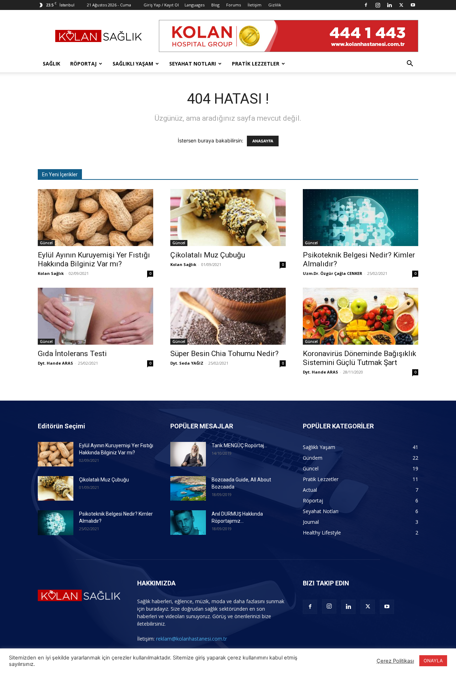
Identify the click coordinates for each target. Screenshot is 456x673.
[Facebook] (366, 5)
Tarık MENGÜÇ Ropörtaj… (239, 445)
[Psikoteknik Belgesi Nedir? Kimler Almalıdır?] (360, 217)
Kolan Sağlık (51, 273)
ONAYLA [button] (433, 660)
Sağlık (51, 63)
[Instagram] (377, 5)
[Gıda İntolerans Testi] (95, 316)
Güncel (46, 242)
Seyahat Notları (192, 63)
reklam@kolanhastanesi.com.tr (191, 638)
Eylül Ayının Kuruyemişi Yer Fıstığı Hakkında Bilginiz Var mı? (94, 259)
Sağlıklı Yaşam (133, 63)
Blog (215, 4)
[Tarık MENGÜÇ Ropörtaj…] (188, 454)
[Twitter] (401, 5)
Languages (194, 4)
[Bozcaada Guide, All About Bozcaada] (188, 488)
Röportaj (83, 63)
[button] (409, 64)
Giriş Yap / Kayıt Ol (161, 4)
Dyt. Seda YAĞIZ (186, 363)
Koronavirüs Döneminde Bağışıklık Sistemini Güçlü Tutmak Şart (359, 358)
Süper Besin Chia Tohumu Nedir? (224, 353)
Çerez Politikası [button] (395, 661)
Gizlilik (274, 4)
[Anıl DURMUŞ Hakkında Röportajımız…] (188, 522)
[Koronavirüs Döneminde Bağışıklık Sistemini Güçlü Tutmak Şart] (360, 316)
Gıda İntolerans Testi (72, 353)
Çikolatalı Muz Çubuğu (207, 255)
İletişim (254, 4)
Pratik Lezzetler (255, 63)
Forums (233, 4)
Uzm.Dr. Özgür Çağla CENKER (332, 273)
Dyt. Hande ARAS (55, 363)
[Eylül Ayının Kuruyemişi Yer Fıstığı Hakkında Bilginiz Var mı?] (95, 217)
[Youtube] (413, 5)
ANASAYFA (262, 141)
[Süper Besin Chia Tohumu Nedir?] (228, 316)
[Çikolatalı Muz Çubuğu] (228, 217)
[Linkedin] (389, 5)
